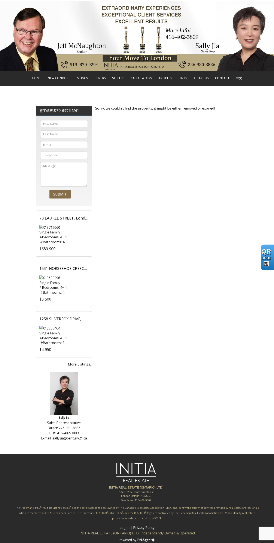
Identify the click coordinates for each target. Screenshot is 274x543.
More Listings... (80, 364)
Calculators (141, 78)
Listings (81, 78)
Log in (124, 527)
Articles (165, 78)
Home (36, 78)
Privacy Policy (144, 527)
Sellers (118, 78)
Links (183, 78)
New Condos (58, 78)
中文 (239, 78)
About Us (201, 78)
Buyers (100, 78)
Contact (222, 78)
